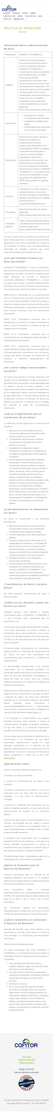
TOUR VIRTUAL (30, 16)
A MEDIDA (6, 13)
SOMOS (20, 16)
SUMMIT (33, 13)
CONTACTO (7, 19)
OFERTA (25, 13)
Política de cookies (26, 1062)
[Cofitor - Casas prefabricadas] (9, 8)
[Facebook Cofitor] (39, 3)
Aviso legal (26, 1057)
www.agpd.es (9, 758)
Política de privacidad (26, 1059)
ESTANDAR (16, 13)
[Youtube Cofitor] (48, 3)
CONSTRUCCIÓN (9, 16)
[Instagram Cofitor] (44, 3)
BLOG (40, 16)
